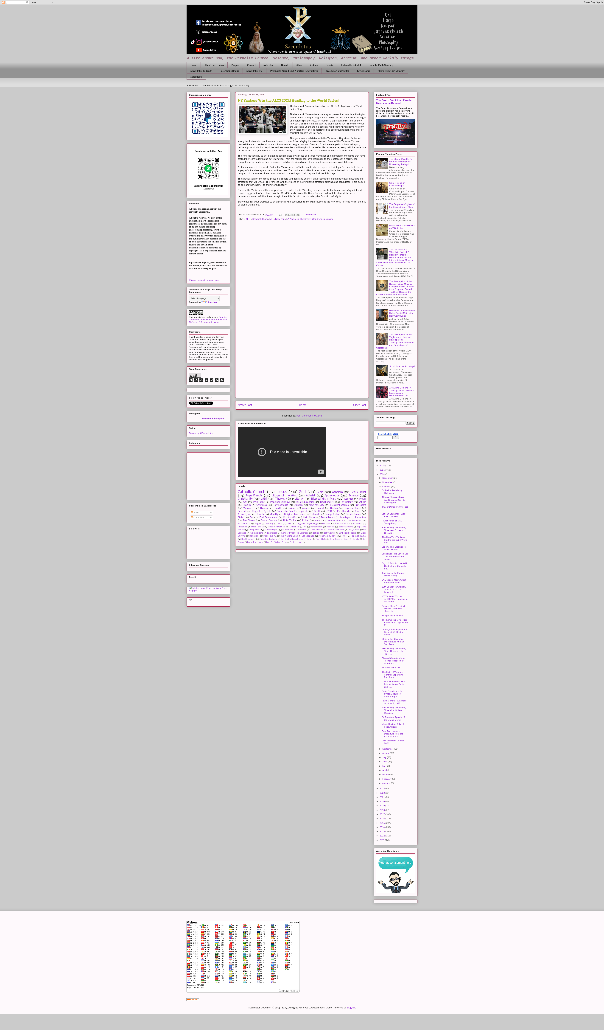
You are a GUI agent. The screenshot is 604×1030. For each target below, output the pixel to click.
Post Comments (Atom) (309, 416)
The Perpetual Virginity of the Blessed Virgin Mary (401, 205)
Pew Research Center (339, 539)
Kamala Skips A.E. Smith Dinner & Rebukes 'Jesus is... (394, 609)
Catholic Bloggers (347, 533)
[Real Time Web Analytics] (192, 1000)
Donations (254, 536)
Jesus (282, 492)
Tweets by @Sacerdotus (201, 433)
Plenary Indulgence (328, 536)
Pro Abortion (290, 517)
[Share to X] (292, 214)
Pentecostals (355, 520)
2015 (382, 823)
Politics (291, 508)
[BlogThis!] (289, 214)
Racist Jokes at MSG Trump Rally (392, 522)
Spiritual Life (256, 533)
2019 (382, 805)
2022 (382, 793)
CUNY (290, 524)
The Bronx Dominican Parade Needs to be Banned (393, 102)
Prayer (362, 499)
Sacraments (244, 524)
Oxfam (310, 539)
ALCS (248, 219)
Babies (316, 533)
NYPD (329, 511)
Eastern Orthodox (335, 530)
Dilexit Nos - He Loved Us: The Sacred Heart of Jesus (395, 556)
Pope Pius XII (270, 536)
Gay (245, 502)
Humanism (287, 530)
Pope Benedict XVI (280, 502)
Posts (196, 512)
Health (278, 508)
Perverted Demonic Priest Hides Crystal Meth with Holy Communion (402, 313)
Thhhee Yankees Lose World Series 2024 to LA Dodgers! (393, 500)
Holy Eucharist (280, 505)
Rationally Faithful (351, 65)
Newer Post (245, 405)
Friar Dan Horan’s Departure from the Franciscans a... (392, 734)
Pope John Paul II (286, 511)
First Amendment (269, 517)
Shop (299, 65)
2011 (382, 840)
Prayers (235, 65)
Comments (198, 517)
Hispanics (242, 527)
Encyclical (272, 533)
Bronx (265, 219)
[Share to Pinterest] (298, 214)
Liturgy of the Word (284, 495)
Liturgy (299, 498)
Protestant (360, 505)
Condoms (301, 530)
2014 (382, 827)
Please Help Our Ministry (391, 71)
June (385, 761)
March (385, 774)
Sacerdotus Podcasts (201, 71)
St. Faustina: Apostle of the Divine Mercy (393, 718)
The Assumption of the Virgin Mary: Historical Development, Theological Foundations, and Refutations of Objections (395, 341)
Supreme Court (353, 508)
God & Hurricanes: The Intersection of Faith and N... (393, 684)
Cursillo (356, 539)
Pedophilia (360, 517)
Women (306, 508)
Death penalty (248, 539)
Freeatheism (297, 539)
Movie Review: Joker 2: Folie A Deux (393, 725)
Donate (285, 65)
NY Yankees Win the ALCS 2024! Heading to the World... (395, 599)
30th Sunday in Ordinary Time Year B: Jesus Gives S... (394, 530)
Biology (264, 508)
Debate (329, 65)
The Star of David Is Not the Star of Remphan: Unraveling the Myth (401, 162)
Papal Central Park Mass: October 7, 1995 (394, 702)
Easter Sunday (269, 520)
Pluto (344, 536)
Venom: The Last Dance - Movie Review (394, 548)
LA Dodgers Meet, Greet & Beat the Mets (394, 581)
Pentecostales (296, 542)
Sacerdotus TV (254, 71)
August (386, 753)
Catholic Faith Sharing (381, 65)
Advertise (268, 65)
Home (193, 65)
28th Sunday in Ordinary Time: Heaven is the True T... (394, 651)
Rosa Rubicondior (305, 502)
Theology (281, 498)
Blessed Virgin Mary (323, 498)
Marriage (345, 517)
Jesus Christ (359, 492)
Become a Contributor (337, 71)
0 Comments (309, 215)
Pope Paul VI (257, 527)
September (388, 749)
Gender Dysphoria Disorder (294, 533)
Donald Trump (353, 514)
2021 (382, 797)
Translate (212, 302)
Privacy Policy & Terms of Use (204, 280)
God (302, 492)
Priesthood (343, 511)
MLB (271, 219)
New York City (316, 505)
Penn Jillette (321, 539)
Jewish (260, 514)
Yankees (330, 219)
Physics (247, 505)
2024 (382, 474)
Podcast (331, 527)
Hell (304, 527)
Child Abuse (309, 517)
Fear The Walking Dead (276, 542)
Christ (241, 517)
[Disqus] (302, 267)
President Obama (339, 505)
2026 (382, 465)
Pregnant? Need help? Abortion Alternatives (294, 71)
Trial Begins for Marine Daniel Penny (393, 574)
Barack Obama (346, 527)
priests (304, 511)
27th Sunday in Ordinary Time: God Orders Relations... (394, 710)
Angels (258, 524)
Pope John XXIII (358, 536)
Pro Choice (249, 520)
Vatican (362, 502)
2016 (382, 818)
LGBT (264, 498)
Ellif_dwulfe (354, 530)
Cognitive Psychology (307, 524)
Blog (280, 524)
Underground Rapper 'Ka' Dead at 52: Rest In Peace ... (394, 632)
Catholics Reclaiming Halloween (392, 491)
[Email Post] (280, 215)
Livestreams (363, 71)
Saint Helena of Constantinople (397, 184)
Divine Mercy (328, 517)
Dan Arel (285, 539)
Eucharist (314, 514)
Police (305, 520)
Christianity (245, 498)
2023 (382, 788)
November (387, 482)
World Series (318, 219)
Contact (251, 65)
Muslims (326, 524)
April (384, 770)
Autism (318, 520)
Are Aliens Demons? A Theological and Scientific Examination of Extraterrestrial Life (402, 391)
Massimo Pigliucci (276, 527)
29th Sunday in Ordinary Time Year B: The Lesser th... (394, 589)
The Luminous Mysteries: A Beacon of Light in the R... (395, 622)
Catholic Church (251, 492)
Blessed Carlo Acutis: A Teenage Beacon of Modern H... (393, 661)
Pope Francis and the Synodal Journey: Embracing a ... (392, 694)
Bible (320, 492)
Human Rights (271, 530)
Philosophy (259, 502)
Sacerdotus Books (229, 71)
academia (357, 524)
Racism (334, 508)
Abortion (348, 499)
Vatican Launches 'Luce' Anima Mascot (394, 515)
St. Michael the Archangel (402, 366)
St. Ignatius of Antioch (392, 615)
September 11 (341, 524)
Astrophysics (244, 514)
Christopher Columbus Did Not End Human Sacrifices (393, 642)
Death (317, 511)
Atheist (310, 495)
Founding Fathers (268, 539)
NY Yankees (292, 219)
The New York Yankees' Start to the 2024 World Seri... (394, 540)
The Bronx (305, 219)
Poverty (269, 524)
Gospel (320, 508)
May (384, 766)
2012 (382, 835)
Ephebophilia (308, 536)
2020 (382, 801)
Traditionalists (327, 502)
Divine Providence (255, 542)
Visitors (314, 65)
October (386, 486)
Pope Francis (254, 495)
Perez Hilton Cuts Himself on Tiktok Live (402, 226)
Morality (274, 514)
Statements (196, 76)
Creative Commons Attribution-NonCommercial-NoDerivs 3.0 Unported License (208, 319)
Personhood (316, 527)
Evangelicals (255, 530)
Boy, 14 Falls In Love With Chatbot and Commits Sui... (395, 566)
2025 (382, 470)
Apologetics (331, 495)
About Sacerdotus (214, 65)
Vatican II (248, 508)
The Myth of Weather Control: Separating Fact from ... (392, 675)
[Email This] (286, 214)
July (384, 757)
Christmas (261, 505)
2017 (382, 814)
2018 (382, 810)
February (387, 779)
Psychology (347, 502)
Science (353, 495)
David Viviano (316, 530)
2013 (382, 831)
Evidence (294, 527)
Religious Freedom (294, 514)
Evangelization (332, 514)
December (387, 478)
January (386, 783)
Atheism (337, 492)
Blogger (351, 1008)
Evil (251, 517)
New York (280, 219)
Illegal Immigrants (261, 511)
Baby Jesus (329, 533)
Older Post (359, 405)
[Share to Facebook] (295, 214)
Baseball (256, 219)
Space (358, 511)
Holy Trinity (289, 520)
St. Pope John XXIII (391, 667)
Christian (298, 505)
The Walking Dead (289, 536)
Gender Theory (335, 520)
